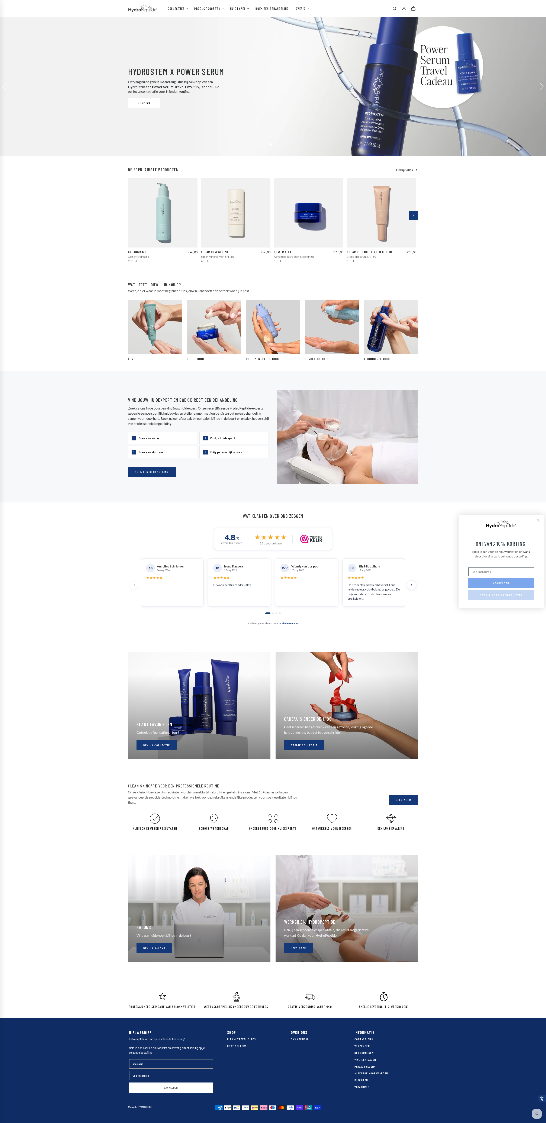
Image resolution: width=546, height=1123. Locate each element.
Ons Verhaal (300, 1039)
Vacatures (362, 1087)
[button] (542, 1098)
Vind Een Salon (365, 1059)
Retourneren (364, 1053)
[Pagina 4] (280, 613)
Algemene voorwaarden (371, 1073)
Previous (4, 86)
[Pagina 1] (267, 613)
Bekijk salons (154, 948)
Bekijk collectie (156, 745)
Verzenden (362, 1046)
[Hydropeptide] (143, 8)
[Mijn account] (404, 8)
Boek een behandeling (272, 8)
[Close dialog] (538, 520)
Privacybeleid (364, 1066)
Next (541, 86)
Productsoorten (207, 8)
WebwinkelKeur (288, 623)
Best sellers (237, 1046)
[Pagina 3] (276, 613)
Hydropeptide (144, 1107)
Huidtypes (238, 8)
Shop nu (144, 102)
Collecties (176, 8)
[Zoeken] (395, 8)
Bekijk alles (404, 170)
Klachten (361, 1080)
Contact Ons (363, 1039)
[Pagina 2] (273, 613)
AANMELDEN (171, 1087)
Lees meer (403, 800)
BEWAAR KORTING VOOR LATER (501, 595)
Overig (301, 8)
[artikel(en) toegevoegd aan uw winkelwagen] (413, 8)
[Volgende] (413, 215)
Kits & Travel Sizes (241, 1039)
